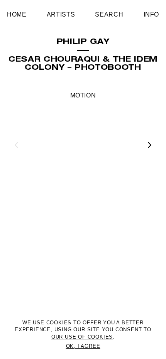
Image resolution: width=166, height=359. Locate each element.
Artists (61, 14)
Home (17, 14)
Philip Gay (83, 42)
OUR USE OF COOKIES (82, 337)
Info (151, 14)
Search (109, 14)
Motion (83, 95)
